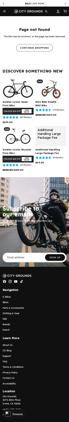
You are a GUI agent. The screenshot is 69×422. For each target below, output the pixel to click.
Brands (6, 324)
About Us (8, 345)
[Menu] (4, 11)
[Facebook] (4, 281)
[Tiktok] (21, 281)
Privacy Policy (10, 372)
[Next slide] (65, 3)
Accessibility (9, 383)
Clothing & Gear (11, 313)
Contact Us (8, 378)
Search (6, 329)
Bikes (5, 302)
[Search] (46, 11)
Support (7, 356)
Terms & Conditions (13, 367)
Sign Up (55, 257)
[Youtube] (16, 281)
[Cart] (65, 11)
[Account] (58, 11)
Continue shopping (34, 47)
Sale (5, 318)
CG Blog (7, 350)
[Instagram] (10, 281)
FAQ (5, 361)
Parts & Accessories (13, 307)
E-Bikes (7, 296)
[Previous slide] (3, 3)
